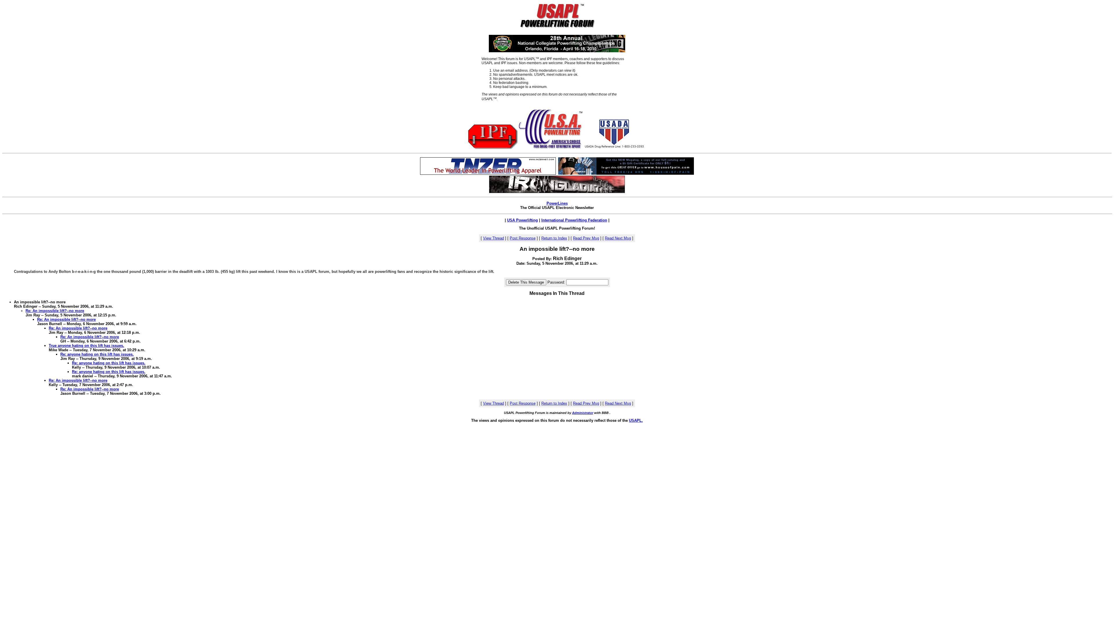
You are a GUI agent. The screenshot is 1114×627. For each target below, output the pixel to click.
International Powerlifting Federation (574, 220)
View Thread (493, 238)
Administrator (582, 413)
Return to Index (554, 238)
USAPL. (636, 420)
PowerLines (557, 203)
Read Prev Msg (586, 238)
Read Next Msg (618, 238)
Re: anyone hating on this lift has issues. (97, 354)
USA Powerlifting (522, 220)
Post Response (523, 238)
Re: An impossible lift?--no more (55, 311)
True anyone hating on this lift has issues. (86, 345)
